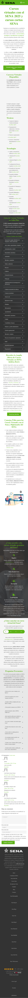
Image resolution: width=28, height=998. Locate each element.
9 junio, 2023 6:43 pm (8, 788)
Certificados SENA (14, 875)
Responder (6, 767)
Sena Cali (14, 915)
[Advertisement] (14, 95)
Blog (14, 889)
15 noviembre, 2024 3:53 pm (10, 763)
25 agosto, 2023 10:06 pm (9, 775)
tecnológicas (6, 35)
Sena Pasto (14, 941)
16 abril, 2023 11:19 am (9, 800)
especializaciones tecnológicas (16, 35)
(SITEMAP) (14, 995)
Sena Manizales (14, 928)
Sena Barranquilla (14, 896)
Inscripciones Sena (14, 884)
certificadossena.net (20, 864)
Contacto (14, 892)
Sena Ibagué (14, 922)
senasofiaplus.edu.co (8, 639)
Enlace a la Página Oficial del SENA (14, 410)
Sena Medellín (14, 935)
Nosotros (14, 988)
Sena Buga (14, 909)
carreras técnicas (20, 33)
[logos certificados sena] (8, 2)
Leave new (12, 755)
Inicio (14, 873)
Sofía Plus (11, 382)
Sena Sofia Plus (14, 878)
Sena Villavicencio (14, 961)
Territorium (16, 382)
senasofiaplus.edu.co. (9, 562)
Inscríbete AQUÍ (12, 124)
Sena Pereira (14, 948)
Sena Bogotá (14, 902)
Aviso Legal (14, 981)
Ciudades (14, 886)
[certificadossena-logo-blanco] (14, 850)
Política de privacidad (14, 974)
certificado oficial (9, 447)
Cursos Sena (14, 881)
